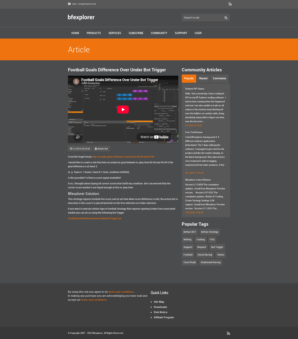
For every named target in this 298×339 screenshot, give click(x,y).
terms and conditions (121, 292)
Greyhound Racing (211, 262)
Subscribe (136, 33)
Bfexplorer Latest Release (198, 180)
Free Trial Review (193, 132)
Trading (200, 239)
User (198, 33)
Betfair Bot (102, 149)
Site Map (159, 302)
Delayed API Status (194, 89)
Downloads (160, 307)
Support (181, 33)
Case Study (189, 262)
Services (114, 33)
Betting (187, 239)
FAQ (212, 239)
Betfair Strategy (209, 232)
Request (201, 247)
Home (75, 33)
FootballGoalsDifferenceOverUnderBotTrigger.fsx (94, 218)
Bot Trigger (217, 247)
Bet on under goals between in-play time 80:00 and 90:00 (123, 157)
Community (159, 33)
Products (94, 33)
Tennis (220, 254)
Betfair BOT (189, 232)
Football (188, 254)
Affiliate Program (164, 317)
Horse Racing (205, 254)
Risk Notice (160, 312)
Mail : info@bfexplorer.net (84, 4)
